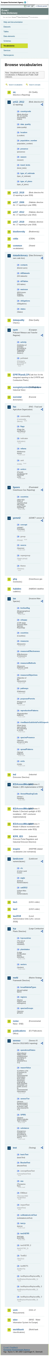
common (17, 245)
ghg (15, 579)
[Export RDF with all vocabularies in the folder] (42, 104)
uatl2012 (23, 888)
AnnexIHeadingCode (24, 794)
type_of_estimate (24, 173)
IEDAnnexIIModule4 (20, 824)
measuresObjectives (24, 675)
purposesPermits (24, 699)
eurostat (17, 397)
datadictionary (20, 255)
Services (7, 50)
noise (16, 1021)
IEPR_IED (18, 836)
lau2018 (17, 916)
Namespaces (9, 55)
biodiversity (19, 231)
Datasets (7, 27)
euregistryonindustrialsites (20, 387)
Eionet (14, 17)
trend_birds (24, 165)
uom (15, 1310)
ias (14, 598)
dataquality (18, 320)
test (15, 1148)
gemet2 (17, 518)
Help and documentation (13, 22)
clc (21, 868)
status (22, 309)
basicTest (24, 1154)
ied (14, 774)
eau (21, 1181)
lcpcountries (24, 938)
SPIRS (23, 1115)
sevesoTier (24, 1099)
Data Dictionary (23, 17)
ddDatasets (24, 273)
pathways (24, 688)
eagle (22, 878)
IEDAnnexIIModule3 (20, 808)
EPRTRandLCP (20, 375)
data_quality (24, 124)
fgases (16, 487)
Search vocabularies (15, 85)
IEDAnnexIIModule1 (20, 784)
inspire (16, 849)
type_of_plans (24, 181)
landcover (18, 859)
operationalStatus (24, 1050)
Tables (6, 32)
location (23, 132)
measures (24, 641)
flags (22, 426)
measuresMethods (24, 663)
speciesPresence (24, 737)
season (23, 157)
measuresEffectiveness (24, 651)
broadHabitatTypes (24, 987)
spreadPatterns (24, 749)
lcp (14, 928)
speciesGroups (24, 1008)
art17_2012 (18, 212)
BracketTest (24, 1163)
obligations (24, 301)
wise (15, 1320)
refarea (23, 449)
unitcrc (23, 469)
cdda (15, 238)
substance (24, 1128)
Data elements (9, 36)
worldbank (18, 1329)
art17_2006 (18, 202)
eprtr (15, 330)
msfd (15, 978)
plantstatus (24, 949)
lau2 (15, 909)
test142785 (24, 1233)
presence (24, 149)
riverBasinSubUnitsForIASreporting (24, 722)
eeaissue (24, 289)
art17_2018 (18, 222)
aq (14, 92)
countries (24, 497)
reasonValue (24, 1068)
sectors (23, 964)
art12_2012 (18, 102)
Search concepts (34, 85)
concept (23, 525)
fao (14, 407)
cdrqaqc (23, 620)
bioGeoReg (24, 608)
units (22, 761)
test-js (22, 1223)
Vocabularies (9, 46)
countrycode (24, 111)
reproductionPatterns (24, 711)
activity (23, 342)
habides (17, 589)
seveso (16, 1040)
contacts (23, 265)
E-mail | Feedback (11, 1347)
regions (23, 997)
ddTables (24, 281)
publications (19, 1031)
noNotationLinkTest (24, 1215)
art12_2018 (18, 192)
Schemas (7, 41)
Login (28, 6)
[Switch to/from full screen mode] (32, 6)
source (23, 545)
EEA (14, 2)
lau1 (15, 902)
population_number (24, 141)
